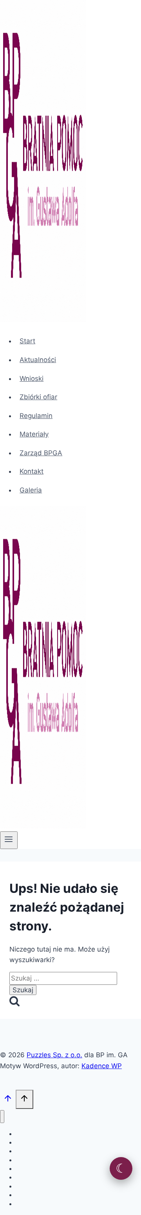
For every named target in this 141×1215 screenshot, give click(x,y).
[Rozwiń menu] (9, 840)
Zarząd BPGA (41, 453)
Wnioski (31, 378)
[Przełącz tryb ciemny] (121, 1168)
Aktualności (38, 360)
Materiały (34, 434)
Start (27, 341)
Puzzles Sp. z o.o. (54, 1055)
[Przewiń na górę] (8, 1100)
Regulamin (36, 416)
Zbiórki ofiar (38, 397)
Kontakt (31, 471)
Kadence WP (101, 1066)
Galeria (31, 490)
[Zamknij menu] (2, 1116)
